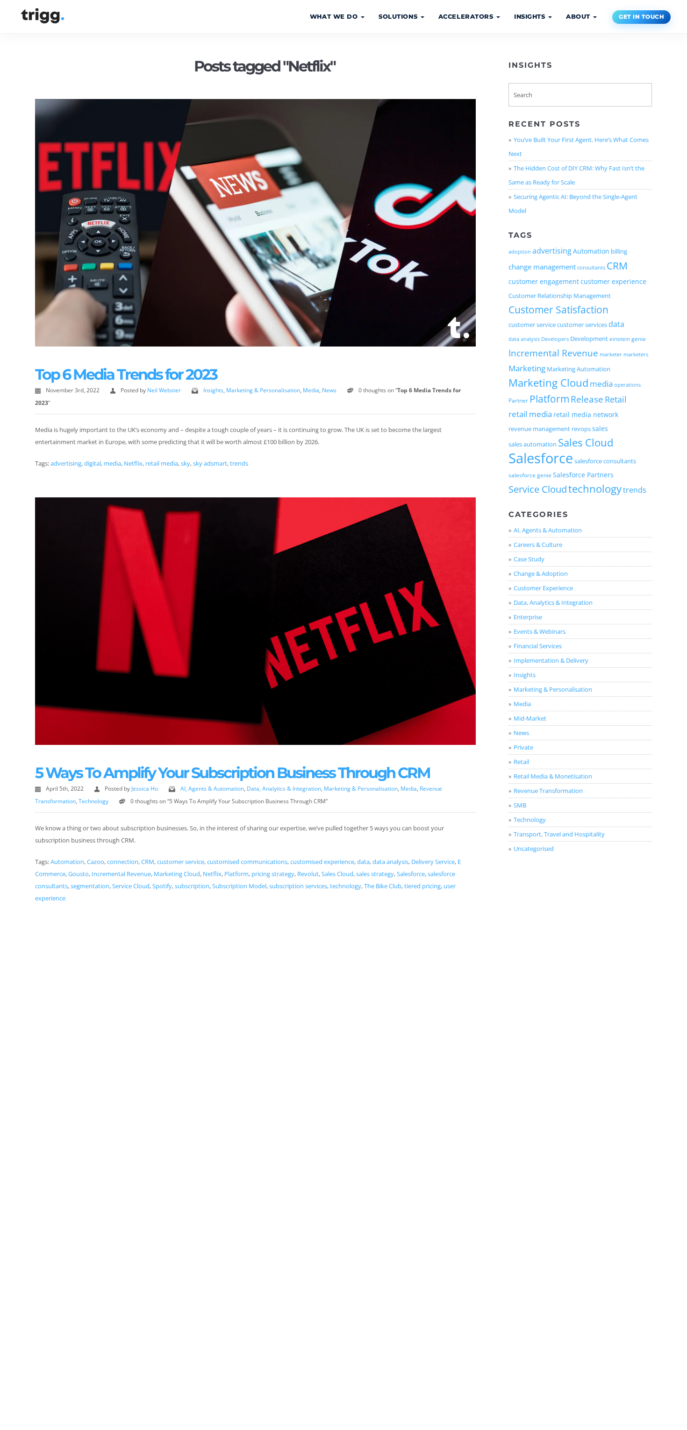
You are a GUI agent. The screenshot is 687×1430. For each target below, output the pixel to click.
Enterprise (528, 617)
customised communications (247, 861)
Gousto (78, 874)
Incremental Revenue (121, 874)
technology (345, 886)
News (329, 390)
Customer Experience (543, 588)
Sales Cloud (337, 874)
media (112, 463)
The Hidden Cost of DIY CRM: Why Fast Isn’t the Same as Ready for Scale (576, 175)
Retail (616, 399)
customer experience (613, 281)
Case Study (529, 559)
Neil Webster (164, 390)
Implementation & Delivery (551, 660)
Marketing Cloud (177, 874)
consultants (591, 267)
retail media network (585, 414)
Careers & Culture (538, 544)
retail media (161, 463)
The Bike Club (382, 886)
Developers (555, 339)
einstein (619, 338)
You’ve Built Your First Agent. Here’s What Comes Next (578, 146)
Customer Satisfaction (558, 309)
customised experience (322, 861)
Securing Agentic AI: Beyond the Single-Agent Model (572, 203)
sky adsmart (210, 463)
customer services (582, 324)
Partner (518, 400)
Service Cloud (131, 886)
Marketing (526, 368)
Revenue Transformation (548, 790)
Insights (530, 16)
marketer (611, 354)
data (363, 861)
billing (619, 251)
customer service (180, 861)
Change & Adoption (541, 573)
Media (311, 390)
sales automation (532, 444)
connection (122, 861)
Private (523, 747)
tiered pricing (422, 886)
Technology (93, 801)
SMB (520, 805)
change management (542, 266)
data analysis (390, 861)
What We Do (335, 16)
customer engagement (543, 281)
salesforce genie (529, 475)
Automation (67, 861)
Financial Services (538, 646)
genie (638, 338)
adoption (519, 251)
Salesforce (411, 874)
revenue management (539, 429)
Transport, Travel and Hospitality (559, 834)
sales (600, 428)
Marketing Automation (578, 369)
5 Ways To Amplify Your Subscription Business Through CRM (232, 773)
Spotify (162, 886)
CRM (147, 861)
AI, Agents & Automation (212, 789)
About (579, 16)
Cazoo (95, 861)
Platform (236, 874)
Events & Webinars (539, 631)
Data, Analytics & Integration (284, 789)
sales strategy (375, 874)
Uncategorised (534, 848)
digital (92, 463)
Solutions (399, 16)
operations (627, 385)
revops (581, 429)
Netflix (133, 463)
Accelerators (466, 16)
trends (239, 463)
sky (185, 463)
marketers (635, 354)
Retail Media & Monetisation (553, 776)
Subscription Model (239, 886)
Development (589, 338)
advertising (65, 463)
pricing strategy (272, 874)
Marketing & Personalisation (263, 390)
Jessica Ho (144, 789)
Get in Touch (641, 17)
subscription (192, 886)
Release (587, 399)
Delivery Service (433, 861)
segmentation (90, 886)
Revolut (308, 874)
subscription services (298, 886)
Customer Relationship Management (559, 295)
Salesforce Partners (583, 474)
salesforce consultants (605, 461)
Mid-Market (530, 718)
